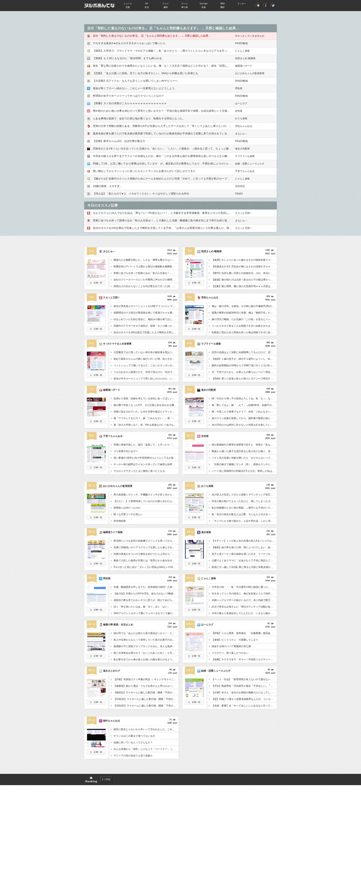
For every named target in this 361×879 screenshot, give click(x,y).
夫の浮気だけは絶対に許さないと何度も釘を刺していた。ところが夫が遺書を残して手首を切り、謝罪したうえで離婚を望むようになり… (244, 424)
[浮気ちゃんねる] (194, 323)
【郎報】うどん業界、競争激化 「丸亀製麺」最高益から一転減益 (244, 633)
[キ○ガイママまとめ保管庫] (96, 369)
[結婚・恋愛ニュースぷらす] (194, 696)
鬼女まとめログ (111, 670)
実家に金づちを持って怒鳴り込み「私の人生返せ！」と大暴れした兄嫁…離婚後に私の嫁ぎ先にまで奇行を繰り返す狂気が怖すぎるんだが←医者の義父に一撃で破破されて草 (195, 220)
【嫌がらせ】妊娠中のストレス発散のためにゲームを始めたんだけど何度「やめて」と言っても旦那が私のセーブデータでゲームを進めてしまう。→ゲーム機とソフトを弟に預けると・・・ (205, 178)
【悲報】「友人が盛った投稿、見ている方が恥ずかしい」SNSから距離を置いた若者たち (145, 73)
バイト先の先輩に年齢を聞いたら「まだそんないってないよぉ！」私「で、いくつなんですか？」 (244, 457)
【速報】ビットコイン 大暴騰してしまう (235, 639)
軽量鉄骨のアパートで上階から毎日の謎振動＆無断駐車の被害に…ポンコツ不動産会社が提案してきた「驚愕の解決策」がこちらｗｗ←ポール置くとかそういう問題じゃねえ (146, 266)
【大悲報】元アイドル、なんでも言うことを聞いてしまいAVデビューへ (135, 80)
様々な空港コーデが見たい (128, 514)
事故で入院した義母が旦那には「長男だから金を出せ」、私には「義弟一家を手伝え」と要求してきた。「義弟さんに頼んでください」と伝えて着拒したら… (146, 560)
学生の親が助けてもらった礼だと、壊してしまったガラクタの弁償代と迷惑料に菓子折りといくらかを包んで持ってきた (244, 501)
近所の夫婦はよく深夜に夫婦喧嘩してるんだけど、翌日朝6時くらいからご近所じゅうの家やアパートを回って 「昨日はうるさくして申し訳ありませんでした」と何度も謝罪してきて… (244, 352)
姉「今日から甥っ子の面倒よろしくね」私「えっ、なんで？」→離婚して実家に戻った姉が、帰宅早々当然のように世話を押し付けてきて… (244, 398)
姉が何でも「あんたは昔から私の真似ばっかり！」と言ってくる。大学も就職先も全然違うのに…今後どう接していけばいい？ (146, 633)
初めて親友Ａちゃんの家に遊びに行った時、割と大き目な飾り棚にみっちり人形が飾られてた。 (146, 358)
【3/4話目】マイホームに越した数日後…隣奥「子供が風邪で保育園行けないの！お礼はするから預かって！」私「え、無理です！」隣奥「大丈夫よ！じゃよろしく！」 (146, 699)
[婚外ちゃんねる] (96, 746)
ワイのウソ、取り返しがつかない (230, 652)
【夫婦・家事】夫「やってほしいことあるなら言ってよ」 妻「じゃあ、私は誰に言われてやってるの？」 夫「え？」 (244, 705)
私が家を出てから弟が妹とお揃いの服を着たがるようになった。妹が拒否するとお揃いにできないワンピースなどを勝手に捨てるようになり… (146, 659)
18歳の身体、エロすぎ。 (107, 186)
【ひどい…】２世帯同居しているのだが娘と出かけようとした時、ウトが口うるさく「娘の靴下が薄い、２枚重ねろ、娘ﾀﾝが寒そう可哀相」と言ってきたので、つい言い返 (146, 501)
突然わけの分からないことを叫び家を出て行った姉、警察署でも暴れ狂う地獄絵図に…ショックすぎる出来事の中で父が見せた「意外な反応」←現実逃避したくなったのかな (146, 286)
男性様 (238, 88)
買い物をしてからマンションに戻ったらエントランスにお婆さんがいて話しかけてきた (144, 171)
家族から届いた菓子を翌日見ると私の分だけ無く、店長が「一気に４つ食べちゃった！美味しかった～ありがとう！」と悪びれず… (244, 451)
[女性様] (194, 461)
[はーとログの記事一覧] (194, 657)
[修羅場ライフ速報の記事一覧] (96, 565)
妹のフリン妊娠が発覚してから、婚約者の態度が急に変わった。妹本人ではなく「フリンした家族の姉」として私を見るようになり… (244, 418)
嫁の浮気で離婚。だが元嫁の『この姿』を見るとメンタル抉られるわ (244, 319)
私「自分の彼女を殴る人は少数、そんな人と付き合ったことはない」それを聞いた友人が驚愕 (244, 514)
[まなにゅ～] (96, 276)
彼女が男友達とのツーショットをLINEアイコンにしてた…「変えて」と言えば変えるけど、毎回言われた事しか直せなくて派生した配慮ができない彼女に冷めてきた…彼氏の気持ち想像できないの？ (146, 306)
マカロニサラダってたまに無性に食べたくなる (139, 471)
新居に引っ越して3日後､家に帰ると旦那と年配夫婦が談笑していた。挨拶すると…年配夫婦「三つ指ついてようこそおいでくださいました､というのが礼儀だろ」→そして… (244, 567)
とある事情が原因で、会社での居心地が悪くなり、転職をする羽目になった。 (139, 118)
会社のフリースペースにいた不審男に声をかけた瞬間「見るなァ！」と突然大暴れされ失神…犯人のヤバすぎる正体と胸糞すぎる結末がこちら (146, 279)
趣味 (166, 7)
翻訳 (223, 7)
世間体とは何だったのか (127, 507)
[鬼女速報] (194, 557)
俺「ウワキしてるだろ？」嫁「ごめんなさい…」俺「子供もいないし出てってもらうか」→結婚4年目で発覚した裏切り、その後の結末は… (146, 418)
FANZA (239, 193)
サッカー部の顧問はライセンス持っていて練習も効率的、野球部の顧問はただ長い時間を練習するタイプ (146, 464)
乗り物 (184, 7)
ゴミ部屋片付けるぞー (126, 451)
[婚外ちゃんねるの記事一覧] (96, 753)
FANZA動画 (241, 43)
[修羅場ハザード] (96, 415)
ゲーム (184, 3)
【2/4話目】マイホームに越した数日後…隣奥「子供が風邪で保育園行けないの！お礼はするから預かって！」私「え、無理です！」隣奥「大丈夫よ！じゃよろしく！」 (146, 705)
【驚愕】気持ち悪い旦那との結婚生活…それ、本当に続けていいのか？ (244, 273)
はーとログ (241, 103)
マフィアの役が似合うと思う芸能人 (133, 755)
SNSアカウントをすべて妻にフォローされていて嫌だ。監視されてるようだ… (146, 613)
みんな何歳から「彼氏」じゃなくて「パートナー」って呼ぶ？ (146, 749)
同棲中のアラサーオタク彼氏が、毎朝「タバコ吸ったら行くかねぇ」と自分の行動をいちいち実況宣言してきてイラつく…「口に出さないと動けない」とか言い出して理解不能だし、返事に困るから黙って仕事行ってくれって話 (146, 325)
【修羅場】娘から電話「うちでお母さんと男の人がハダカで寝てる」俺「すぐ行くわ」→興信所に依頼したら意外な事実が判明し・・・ (146, 686)
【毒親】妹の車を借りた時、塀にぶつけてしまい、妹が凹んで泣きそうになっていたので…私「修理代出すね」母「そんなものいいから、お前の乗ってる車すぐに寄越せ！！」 (244, 547)
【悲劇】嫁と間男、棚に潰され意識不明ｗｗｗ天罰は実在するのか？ (244, 286)
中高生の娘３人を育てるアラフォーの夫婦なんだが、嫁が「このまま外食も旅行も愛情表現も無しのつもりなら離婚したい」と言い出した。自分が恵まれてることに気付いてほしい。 (201, 156)
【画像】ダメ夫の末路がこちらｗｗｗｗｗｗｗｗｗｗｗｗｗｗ (130, 103)
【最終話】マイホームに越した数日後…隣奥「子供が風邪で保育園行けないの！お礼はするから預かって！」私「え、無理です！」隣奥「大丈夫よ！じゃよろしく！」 (146, 692)
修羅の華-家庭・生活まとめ (118, 624)
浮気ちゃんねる (243, 126)
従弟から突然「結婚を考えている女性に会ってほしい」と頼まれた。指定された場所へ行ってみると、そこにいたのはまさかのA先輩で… (146, 398)
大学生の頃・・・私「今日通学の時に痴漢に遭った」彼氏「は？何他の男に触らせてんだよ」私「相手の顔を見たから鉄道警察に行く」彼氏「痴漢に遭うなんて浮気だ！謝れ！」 (244, 587)
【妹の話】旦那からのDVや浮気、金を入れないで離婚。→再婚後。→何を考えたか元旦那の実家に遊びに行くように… (146, 593)
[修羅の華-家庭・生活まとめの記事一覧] (96, 657)
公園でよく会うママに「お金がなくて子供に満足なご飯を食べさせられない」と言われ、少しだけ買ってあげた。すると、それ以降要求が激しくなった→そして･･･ (244, 560)
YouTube (203, 3)
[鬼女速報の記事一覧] (194, 565)
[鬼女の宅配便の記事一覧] (194, 422)
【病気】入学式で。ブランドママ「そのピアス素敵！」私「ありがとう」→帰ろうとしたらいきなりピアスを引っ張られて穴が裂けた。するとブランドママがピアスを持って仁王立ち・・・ (205, 50)
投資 (204, 7)
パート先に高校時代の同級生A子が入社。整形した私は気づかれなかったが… (244, 471)
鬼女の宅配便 (242, 148)
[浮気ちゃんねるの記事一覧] (194, 330)
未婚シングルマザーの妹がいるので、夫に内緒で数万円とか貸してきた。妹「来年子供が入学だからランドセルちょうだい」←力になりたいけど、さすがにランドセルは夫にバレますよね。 (244, 600)
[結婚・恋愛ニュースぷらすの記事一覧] (194, 703)
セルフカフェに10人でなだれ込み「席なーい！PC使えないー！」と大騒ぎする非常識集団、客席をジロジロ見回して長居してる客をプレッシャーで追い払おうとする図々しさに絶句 (200, 212)
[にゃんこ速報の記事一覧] (194, 611)
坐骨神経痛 (120, 520)
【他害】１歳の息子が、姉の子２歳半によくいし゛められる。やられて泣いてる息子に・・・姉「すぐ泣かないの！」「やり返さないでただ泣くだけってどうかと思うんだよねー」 (244, 358)
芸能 (128, 7)
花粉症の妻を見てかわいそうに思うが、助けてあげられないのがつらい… (146, 600)
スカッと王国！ (243, 213)
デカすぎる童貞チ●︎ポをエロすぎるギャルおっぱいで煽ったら (129, 43)
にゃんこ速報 (242, 50)
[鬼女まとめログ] (96, 696)
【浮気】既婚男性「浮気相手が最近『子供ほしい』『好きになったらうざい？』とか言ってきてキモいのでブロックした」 (244, 686)
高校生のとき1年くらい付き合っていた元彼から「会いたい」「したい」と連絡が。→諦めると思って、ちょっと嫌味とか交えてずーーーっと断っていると (184, 148)
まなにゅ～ (241, 133)
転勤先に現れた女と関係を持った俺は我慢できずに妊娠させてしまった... (244, 332)
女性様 (238, 110)
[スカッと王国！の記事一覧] (96, 330)
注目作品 (240, 186)
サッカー (241, 3)
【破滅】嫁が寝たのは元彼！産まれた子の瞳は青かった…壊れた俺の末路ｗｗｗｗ (244, 279)
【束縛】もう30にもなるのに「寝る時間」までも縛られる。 (128, 58)
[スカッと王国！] (96, 323)
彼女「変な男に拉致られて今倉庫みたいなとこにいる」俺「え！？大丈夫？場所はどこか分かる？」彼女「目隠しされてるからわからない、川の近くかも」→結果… (190, 65)
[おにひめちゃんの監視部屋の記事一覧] (96, 519)
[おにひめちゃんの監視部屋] (96, 511)
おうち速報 (241, 118)
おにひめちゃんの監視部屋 (249, 73)
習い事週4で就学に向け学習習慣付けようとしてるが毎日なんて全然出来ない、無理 (146, 457)
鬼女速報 (206, 532)
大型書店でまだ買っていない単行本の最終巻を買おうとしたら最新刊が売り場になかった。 (146, 352)
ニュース (128, 3)
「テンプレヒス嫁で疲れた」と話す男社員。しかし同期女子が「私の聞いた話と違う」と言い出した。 (244, 520)
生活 (147, 7)
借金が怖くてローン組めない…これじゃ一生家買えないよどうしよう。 (135, 88)
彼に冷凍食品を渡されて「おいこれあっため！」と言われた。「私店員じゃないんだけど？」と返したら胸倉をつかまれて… (146, 652)
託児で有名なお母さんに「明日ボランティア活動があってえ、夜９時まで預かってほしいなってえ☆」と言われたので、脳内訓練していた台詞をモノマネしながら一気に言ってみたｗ (244, 606)
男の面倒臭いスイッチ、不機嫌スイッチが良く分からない (145, 494)
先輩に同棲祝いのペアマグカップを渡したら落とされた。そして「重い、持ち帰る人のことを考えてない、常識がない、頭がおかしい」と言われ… (146, 547)
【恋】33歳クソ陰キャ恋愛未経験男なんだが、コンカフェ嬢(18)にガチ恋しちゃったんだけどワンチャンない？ (244, 699)
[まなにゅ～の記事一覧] (96, 284)
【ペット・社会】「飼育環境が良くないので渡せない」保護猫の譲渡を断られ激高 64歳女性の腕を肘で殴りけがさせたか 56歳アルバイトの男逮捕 (244, 679)
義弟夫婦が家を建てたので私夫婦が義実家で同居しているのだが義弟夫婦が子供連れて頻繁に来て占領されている (160, 133)
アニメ (165, 3)
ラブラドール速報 (245, 156)
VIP (146, 3)
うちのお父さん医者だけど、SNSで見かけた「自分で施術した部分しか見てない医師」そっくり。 (146, 372)
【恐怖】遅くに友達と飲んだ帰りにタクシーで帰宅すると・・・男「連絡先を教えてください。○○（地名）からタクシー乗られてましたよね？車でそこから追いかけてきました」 (244, 378)
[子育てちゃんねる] (96, 461)
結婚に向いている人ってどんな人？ (133, 742)
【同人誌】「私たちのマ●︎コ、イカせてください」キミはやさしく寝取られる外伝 (141, 193)
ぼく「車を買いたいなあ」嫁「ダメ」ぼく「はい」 (142, 606)
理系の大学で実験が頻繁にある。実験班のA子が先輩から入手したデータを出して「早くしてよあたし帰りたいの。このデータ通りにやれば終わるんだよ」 (184, 125)
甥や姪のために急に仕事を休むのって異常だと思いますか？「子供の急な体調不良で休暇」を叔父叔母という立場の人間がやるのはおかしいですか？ (181, 110)
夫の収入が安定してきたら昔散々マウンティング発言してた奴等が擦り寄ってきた (244, 494)
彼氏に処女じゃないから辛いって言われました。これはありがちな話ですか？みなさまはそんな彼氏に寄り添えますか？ (146, 729)
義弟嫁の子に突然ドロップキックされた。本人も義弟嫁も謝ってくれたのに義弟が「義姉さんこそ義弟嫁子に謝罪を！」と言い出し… (146, 646)
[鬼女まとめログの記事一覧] (96, 703)
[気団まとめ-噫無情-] (194, 276)
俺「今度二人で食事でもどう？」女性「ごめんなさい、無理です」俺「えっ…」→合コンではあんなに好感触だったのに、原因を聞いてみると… (244, 411)
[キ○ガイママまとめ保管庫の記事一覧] (96, 376)
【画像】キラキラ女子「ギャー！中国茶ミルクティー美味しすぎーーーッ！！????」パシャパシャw (244, 659)
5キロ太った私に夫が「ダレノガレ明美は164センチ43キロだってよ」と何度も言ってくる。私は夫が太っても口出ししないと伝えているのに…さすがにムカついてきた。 (146, 567)
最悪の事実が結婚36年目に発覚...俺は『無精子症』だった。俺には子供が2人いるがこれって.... (244, 312)
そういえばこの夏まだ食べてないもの (134, 735)
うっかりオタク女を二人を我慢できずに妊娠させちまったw (244, 325)
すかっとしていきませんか (249, 35)
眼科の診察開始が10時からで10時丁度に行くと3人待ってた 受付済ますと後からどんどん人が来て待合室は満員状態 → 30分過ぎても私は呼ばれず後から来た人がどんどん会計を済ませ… (244, 365)
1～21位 (106, 779)
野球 (223, 3)
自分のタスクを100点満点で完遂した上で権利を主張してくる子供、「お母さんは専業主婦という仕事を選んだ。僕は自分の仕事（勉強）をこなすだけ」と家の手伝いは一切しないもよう (203, 227)
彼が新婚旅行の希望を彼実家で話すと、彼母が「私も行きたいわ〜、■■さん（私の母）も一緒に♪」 (244, 444)
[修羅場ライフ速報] (96, 557)
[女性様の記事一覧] (194, 469)
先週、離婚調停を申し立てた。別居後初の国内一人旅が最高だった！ (146, 587)
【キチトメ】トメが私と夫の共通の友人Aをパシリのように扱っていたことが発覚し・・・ (244, 540)
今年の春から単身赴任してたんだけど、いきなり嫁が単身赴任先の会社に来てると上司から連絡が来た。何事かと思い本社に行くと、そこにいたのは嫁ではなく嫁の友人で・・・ (244, 613)
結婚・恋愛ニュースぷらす (249, 163)
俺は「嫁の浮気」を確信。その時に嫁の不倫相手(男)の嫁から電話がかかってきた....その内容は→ (244, 306)
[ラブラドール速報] (194, 369)
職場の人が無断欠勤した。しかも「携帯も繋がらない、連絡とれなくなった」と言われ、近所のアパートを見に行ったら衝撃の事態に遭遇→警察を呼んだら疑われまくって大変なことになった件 (146, 260)
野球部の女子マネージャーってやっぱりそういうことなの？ (128, 95)
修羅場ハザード (243, 65)
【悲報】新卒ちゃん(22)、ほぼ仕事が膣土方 (119, 140)
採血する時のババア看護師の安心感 (231, 646)
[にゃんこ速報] (194, 603)
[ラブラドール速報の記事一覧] (194, 376)
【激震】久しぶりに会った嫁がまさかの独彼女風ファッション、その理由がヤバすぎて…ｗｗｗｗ (244, 260)
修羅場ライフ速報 (113, 532)
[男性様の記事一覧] (96, 611)
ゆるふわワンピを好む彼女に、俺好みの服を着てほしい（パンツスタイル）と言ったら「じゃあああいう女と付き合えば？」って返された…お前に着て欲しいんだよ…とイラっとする (146, 319)
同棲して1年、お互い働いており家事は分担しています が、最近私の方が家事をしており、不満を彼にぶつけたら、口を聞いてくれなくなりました (180, 163)
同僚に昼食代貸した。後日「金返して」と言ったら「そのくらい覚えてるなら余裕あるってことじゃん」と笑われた (146, 444)
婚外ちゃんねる (111, 720)
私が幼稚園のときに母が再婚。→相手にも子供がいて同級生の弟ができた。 (244, 507)
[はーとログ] (194, 650)
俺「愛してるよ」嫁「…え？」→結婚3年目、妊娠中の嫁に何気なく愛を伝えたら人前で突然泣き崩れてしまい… (244, 405)
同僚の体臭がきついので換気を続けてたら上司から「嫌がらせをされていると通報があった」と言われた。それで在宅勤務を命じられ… (146, 554)
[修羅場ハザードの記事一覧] (96, 422)
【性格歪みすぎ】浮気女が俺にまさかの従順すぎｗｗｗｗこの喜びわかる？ (244, 266)
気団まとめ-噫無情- (245, 58)
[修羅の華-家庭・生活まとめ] (96, 650)
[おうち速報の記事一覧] (194, 519)
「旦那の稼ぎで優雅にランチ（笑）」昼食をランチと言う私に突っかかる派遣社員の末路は (244, 464)
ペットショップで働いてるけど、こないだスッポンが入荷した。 (146, 365)
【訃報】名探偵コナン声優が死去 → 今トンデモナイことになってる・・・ (146, 679)
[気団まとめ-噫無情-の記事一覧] (194, 284)
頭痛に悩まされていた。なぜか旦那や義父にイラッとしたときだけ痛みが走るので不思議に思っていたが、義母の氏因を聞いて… (146, 411)
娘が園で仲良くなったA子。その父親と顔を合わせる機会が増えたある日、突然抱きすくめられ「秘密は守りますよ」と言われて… (146, 405)
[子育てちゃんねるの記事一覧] (96, 469)
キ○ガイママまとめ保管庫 (117, 343)
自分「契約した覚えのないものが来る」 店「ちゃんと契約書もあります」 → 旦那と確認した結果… (152, 35)
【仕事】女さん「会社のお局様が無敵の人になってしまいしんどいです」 (244, 692)
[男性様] (96, 603)
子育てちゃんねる (245, 171)
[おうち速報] (194, 511)
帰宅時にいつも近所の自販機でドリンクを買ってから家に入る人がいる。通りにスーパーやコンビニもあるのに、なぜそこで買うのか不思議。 (146, 540)
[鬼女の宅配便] (194, 415)
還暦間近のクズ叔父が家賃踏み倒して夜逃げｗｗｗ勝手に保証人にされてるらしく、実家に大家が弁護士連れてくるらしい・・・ (146, 312)
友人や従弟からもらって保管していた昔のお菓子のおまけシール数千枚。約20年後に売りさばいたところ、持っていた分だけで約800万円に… (146, 639)
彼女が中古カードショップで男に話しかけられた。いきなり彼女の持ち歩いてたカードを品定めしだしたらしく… (146, 378)
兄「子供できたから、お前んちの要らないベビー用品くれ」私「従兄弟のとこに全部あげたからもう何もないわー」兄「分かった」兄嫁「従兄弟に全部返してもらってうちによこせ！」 (244, 372)
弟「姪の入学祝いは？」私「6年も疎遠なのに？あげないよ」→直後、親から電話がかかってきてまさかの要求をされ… (146, 424)
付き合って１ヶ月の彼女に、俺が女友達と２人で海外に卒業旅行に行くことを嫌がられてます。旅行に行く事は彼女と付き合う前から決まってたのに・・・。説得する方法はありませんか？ (244, 593)
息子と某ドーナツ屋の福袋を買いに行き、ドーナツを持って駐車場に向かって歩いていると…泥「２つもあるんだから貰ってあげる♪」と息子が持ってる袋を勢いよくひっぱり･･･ (244, 554)
